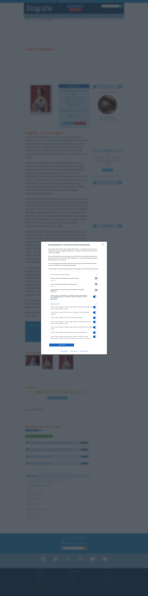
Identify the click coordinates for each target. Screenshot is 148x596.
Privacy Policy (83, 351)
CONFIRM (61, 345)
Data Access (74, 351)
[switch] (95, 278)
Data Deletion (64, 351)
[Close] (103, 245)
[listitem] (74, 274)
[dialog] (74, 298)
